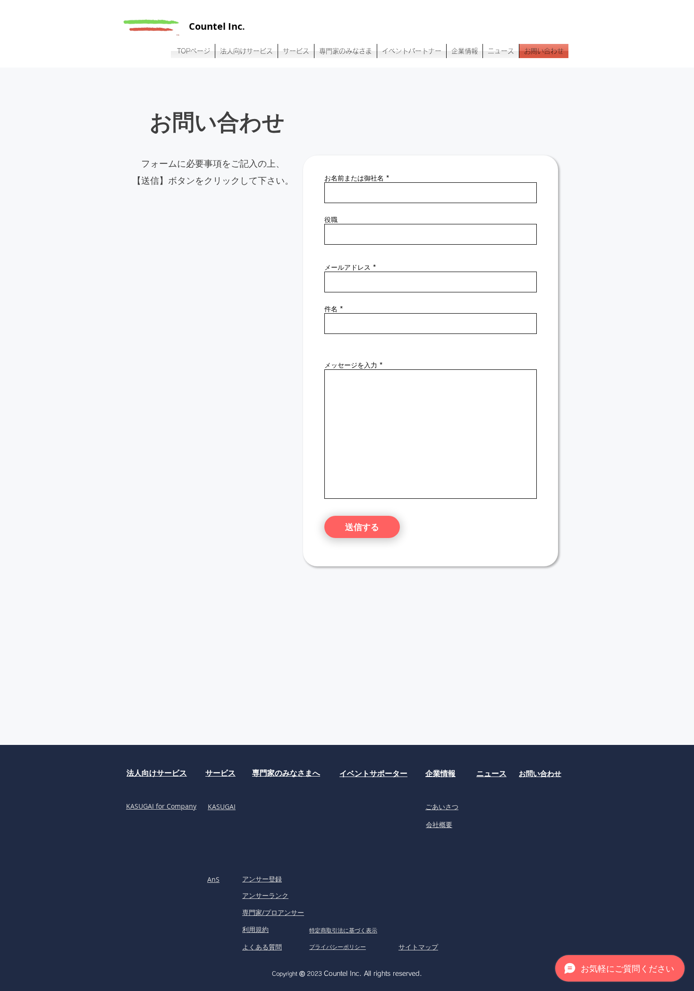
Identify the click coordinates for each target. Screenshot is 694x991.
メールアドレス (347, 267)
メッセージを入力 (350, 365)
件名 (331, 309)
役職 (331, 219)
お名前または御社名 (354, 178)
